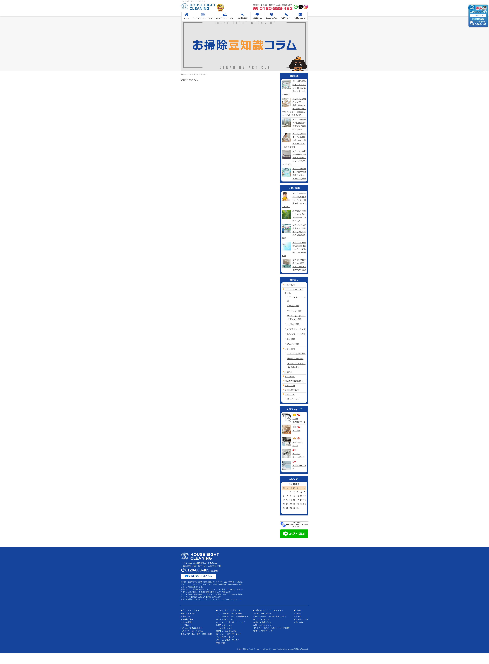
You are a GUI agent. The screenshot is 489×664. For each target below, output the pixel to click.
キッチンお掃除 (294, 311)
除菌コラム (290, 394)
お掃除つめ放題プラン (262, 622)
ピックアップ (293, 399)
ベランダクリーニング (225, 637)
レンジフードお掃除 (296, 334)
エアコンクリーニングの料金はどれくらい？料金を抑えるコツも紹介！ (294, 200)
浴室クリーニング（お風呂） (227, 631)
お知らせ (289, 372)
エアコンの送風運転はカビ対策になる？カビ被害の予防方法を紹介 (294, 249)
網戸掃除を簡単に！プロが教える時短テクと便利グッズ (299, 216)
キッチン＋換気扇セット (263, 613)
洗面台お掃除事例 (295, 359)
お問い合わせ (299, 622)
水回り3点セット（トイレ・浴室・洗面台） (270, 616)
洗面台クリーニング (224, 625)
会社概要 (297, 613)
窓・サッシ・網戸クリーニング (228, 634)
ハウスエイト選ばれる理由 (191, 628)
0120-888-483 (197, 570)
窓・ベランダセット (261, 619)
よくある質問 (186, 622)
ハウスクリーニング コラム (192, 631)
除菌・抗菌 (290, 386)
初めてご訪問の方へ (294, 381)
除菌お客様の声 (292, 390)
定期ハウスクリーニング (263, 631)
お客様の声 (290, 285)
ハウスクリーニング (296, 329)
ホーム (185, 74)
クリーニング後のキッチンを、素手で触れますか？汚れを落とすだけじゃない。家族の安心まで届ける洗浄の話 (294, 107)
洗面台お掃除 (293, 344)
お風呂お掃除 (293, 306)
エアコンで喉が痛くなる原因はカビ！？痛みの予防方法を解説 (299, 265)
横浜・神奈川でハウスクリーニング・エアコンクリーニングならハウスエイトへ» (211, 599)
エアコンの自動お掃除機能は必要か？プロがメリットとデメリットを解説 (294, 157)
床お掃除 (291, 339)
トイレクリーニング (224, 628)
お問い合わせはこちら (200, 576)
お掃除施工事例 (187, 619)
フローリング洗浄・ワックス (227, 640)
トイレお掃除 (293, 324)
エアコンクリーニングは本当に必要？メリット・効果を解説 (299, 173)
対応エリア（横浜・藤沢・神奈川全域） (197, 634)
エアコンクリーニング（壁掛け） (229, 613)
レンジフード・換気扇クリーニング (230, 622)
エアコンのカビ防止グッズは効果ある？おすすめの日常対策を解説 (294, 231)
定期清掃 (296, 430)
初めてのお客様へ (188, 613)
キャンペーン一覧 (301, 619)
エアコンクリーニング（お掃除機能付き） (233, 616)
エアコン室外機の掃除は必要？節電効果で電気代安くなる (299, 124)
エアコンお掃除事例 (296, 353)
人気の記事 (290, 376)
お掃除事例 (290, 349)
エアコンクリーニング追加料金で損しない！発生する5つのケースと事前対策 (294, 140)
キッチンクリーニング (225, 619)
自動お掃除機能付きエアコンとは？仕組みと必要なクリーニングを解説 (294, 87)
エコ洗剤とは (186, 625)
